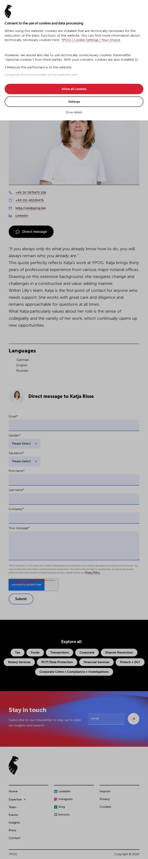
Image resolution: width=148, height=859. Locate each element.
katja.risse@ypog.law (30, 208)
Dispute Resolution (119, 652)
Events (13, 815)
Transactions (59, 652)
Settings (74, 101)
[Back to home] (14, 765)
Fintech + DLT (130, 662)
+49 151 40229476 (29, 200)
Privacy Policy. (92, 573)
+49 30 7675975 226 (30, 192)
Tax (17, 652)
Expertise (15, 799)
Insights (14, 822)
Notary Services (19, 662)
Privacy (105, 799)
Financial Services (96, 662)
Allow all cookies (74, 89)
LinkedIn (22, 215)
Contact (14, 838)
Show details (74, 112)
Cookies (105, 807)
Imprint (105, 791)
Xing (61, 807)
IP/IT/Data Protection (57, 662)
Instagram (65, 799)
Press (12, 830)
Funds (35, 652)
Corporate (87, 652)
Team (12, 807)
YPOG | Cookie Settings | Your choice (90, 40)
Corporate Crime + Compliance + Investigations (74, 672)
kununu (64, 814)
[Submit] (133, 719)
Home (13, 791)
